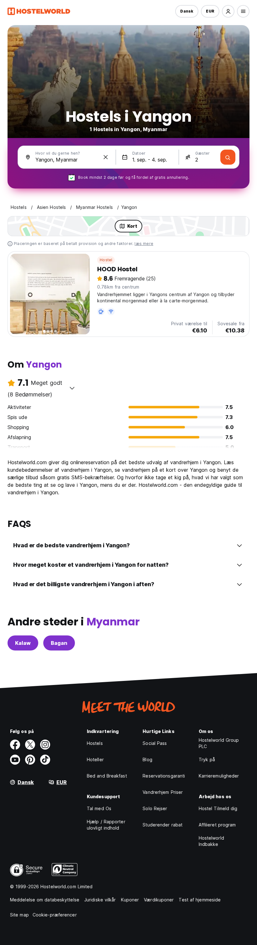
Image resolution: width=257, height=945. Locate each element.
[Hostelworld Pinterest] (30, 760)
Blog (147, 759)
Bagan (59, 643)
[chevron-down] (72, 388)
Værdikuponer (159, 899)
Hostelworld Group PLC (219, 743)
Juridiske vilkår (100, 899)
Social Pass (155, 743)
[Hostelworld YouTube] (15, 760)
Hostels (95, 743)
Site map (19, 914)
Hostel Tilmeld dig (218, 808)
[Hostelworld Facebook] (15, 745)
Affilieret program (217, 824)
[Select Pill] (228, 11)
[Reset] (105, 157)
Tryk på (207, 759)
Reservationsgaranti (164, 775)
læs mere (143, 243)
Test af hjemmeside (200, 899)
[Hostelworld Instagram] (45, 745)
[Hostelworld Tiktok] (45, 760)
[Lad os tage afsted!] (227, 157)
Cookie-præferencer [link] (55, 914)
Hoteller (95, 759)
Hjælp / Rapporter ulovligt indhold (106, 825)
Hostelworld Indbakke (211, 841)
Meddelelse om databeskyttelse (44, 899)
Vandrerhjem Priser (163, 792)
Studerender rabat (162, 824)
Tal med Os (99, 808)
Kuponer (130, 899)
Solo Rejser (155, 808)
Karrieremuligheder (219, 775)
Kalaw (23, 643)
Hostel (106, 259)
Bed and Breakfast (107, 775)
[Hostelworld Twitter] (30, 745)
